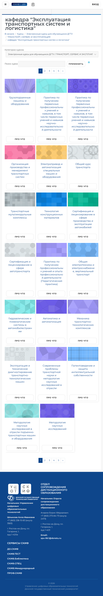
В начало (9, 34)
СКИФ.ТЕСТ (13, 554)
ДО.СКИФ (12, 549)
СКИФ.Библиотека (18, 558)
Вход (95, 4)
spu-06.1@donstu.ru (51, 538)
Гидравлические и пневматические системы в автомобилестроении (20, 325)
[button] (89, 64)
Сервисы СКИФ (18, 543)
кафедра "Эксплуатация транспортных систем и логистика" (39, 40)
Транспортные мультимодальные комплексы (19, 214)
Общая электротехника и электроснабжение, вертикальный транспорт (83, 268)
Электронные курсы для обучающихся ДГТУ (49, 34)
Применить (76, 64)
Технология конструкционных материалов (51, 214)
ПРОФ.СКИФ (14, 573)
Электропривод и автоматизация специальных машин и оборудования (51, 170)
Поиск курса (11, 63)
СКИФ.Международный (20, 568)
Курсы (20, 34)
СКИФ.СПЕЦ (14, 563)
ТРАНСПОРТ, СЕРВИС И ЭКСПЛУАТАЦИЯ (29, 37)
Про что (20, 139)
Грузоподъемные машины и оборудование (20, 100)
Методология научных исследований (57, 425)
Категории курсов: (14, 50)
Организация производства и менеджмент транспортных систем (20, 170)
